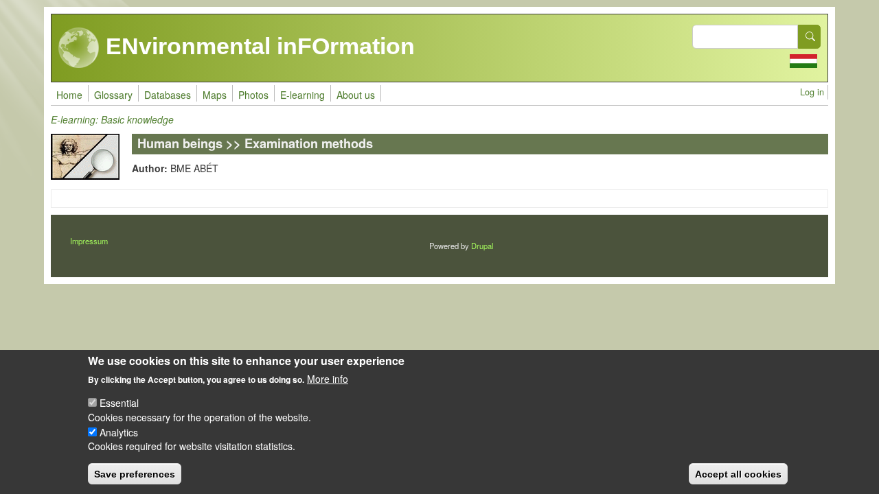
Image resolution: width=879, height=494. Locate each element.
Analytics (119, 431)
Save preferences (134, 473)
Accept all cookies (738, 473)
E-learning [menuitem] (302, 95)
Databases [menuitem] (167, 95)
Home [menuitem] (69, 95)
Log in (812, 92)
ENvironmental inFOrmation (257, 46)
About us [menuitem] (355, 95)
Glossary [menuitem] (113, 95)
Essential (119, 403)
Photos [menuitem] (253, 95)
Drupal (482, 245)
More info (327, 379)
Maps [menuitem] (215, 95)
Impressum (89, 240)
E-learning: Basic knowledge (112, 119)
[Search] (809, 37)
